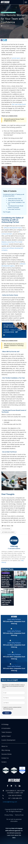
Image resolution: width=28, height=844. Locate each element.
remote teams (16, 58)
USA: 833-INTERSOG (15, 795)
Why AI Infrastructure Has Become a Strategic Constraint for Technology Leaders (14, 345)
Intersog (14, 546)
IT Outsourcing (6, 528)
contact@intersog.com (10, 802)
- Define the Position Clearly (14, 198)
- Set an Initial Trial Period (14, 209)
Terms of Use (19, 815)
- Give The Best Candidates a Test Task (16, 203)
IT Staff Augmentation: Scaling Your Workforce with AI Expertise (20, 582)
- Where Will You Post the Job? (15, 200)
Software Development (8, 532)
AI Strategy (5, 724)
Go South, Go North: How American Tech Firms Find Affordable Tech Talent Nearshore (7, 581)
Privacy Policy (9, 815)
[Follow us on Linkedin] (19, 786)
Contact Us (5, 758)
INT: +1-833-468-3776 (15, 798)
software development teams (13, 228)
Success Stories (6, 754)
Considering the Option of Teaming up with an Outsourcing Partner (13, 195)
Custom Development (8, 740)
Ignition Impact (6, 736)
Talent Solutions (6, 732)
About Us (4, 746)
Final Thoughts (6, 212)
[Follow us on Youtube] (11, 786)
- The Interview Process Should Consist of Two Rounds (15, 206)
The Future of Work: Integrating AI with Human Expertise (6, 600)
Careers (3, 762)
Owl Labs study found (19, 104)
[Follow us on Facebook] (7, 786)
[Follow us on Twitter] (15, 786)
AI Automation (5, 728)
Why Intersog (5, 750)
